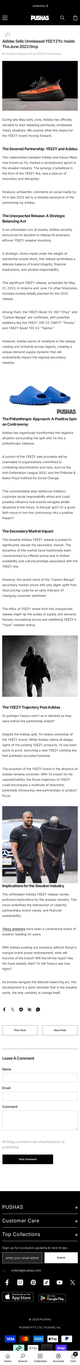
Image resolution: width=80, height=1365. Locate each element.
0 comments (53, 53)
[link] (23, 1358)
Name (6, 1069)
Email (6, 1088)
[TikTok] (46, 1282)
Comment (10, 1107)
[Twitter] (13, 1009)
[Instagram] (20, 1282)
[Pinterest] (33, 1282)
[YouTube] (59, 1282)
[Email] (30, 1009)
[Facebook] (4, 1009)
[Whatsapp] (38, 1009)
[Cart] (75, 17)
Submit (61, 1257)
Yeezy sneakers (13, 929)
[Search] (62, 18)
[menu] (5, 18)
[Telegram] (21, 1009)
